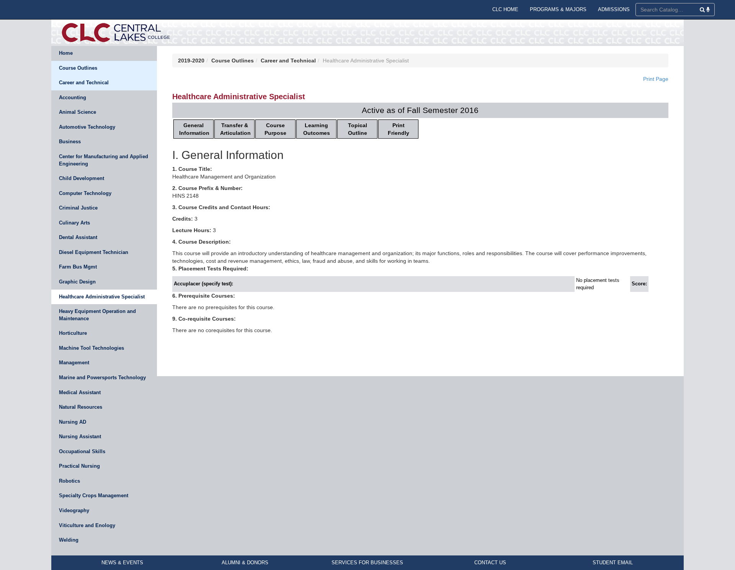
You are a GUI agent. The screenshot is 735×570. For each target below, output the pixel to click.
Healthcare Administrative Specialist (102, 297)
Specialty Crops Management (93, 495)
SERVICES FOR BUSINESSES (367, 562)
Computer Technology (85, 193)
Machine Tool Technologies (91, 348)
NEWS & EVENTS (122, 562)
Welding (68, 540)
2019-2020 (191, 60)
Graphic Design (77, 282)
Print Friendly (398, 129)
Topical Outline (357, 129)
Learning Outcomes (316, 129)
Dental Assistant (78, 237)
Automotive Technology (87, 127)
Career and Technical (84, 82)
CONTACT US (490, 562)
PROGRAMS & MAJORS (558, 9)
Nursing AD (72, 422)
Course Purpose (275, 129)
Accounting (72, 97)
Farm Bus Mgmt (78, 267)
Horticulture (73, 333)
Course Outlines (78, 68)
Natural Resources (80, 407)
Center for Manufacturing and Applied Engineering (103, 160)
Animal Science (77, 112)
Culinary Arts (74, 223)
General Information (194, 129)
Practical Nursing (79, 466)
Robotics (69, 481)
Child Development (81, 178)
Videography (74, 510)
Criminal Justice (78, 208)
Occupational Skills (82, 451)
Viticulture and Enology (87, 525)
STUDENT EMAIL (613, 562)
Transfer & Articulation (235, 129)
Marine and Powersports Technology (102, 377)
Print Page (655, 79)
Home (66, 53)
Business (70, 141)
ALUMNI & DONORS (245, 562)
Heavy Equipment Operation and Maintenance (97, 314)
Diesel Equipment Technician (93, 252)
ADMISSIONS (614, 9)
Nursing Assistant (80, 436)
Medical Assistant (80, 392)
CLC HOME (505, 9)
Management (74, 362)
